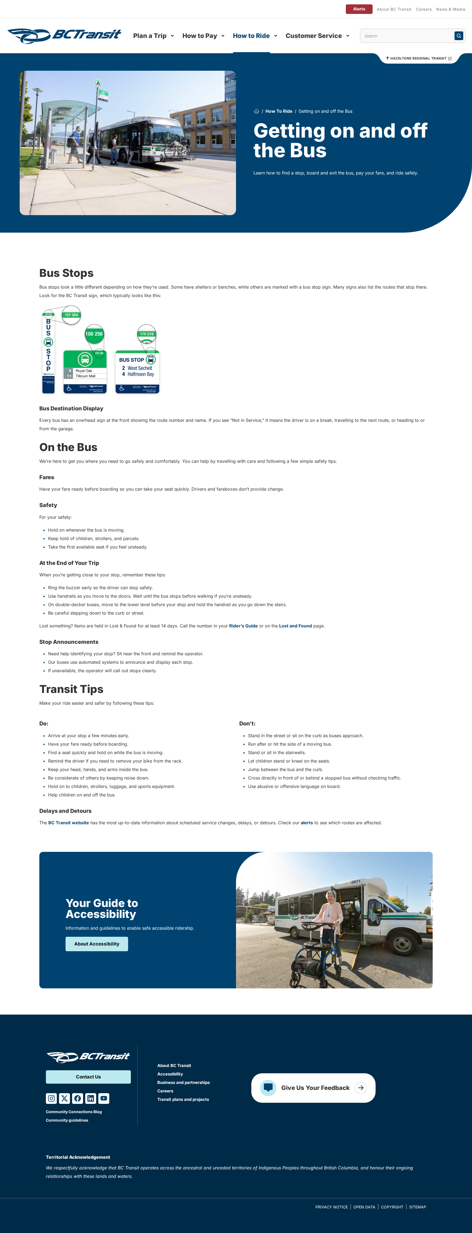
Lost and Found (295, 626)
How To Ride (279, 111)
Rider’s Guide (243, 626)
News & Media (450, 9)
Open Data (364, 1207)
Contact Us (88, 1077)
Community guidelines (67, 1120)
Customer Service (314, 36)
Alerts (359, 8)
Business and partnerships (183, 1082)
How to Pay (199, 36)
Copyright (392, 1207)
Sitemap (417, 1207)
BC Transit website (68, 822)
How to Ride (251, 36)
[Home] (256, 111)
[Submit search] (459, 35)
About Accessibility (96, 944)
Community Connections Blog (74, 1111)
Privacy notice (331, 1207)
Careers (424, 9)
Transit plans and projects (183, 1099)
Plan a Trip (150, 36)
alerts (307, 822)
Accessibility (170, 1074)
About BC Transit (394, 9)
